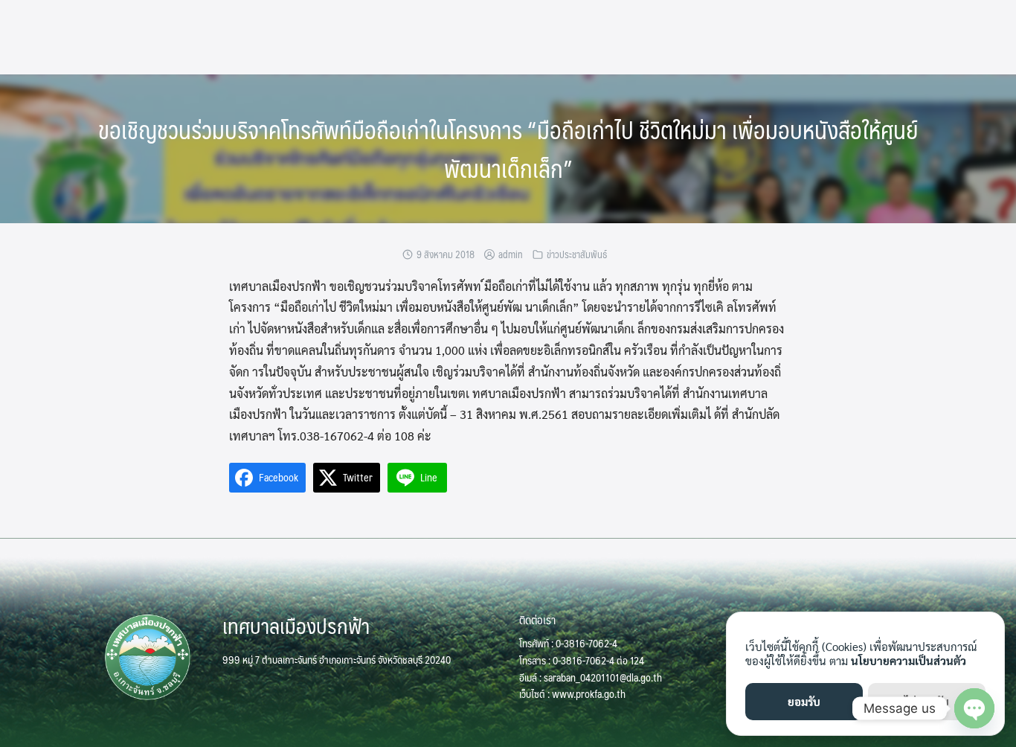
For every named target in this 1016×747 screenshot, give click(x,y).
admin (510, 254)
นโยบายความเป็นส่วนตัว (908, 660)
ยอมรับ (804, 701)
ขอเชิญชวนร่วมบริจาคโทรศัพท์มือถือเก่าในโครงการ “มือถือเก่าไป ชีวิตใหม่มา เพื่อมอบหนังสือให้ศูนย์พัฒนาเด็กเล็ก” (508, 148)
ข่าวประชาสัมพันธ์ (577, 254)
